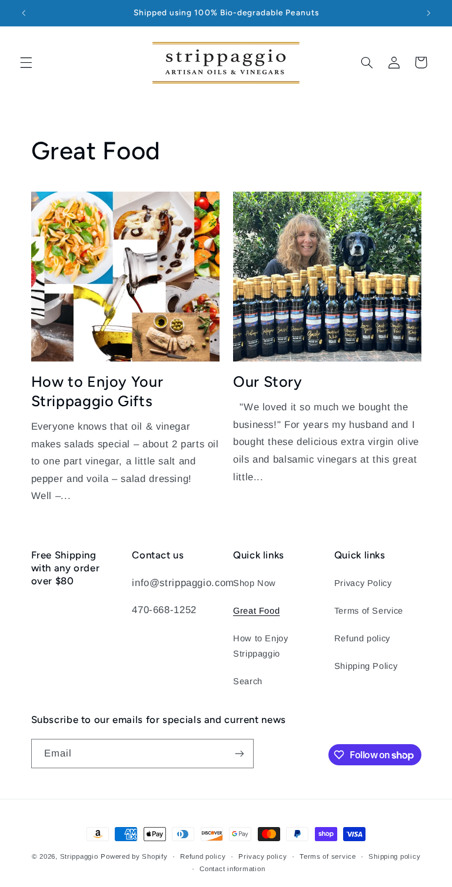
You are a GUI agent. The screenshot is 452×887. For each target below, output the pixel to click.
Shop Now (254, 583)
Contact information (232, 868)
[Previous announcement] (23, 13)
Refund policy (362, 638)
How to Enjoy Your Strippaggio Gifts (97, 391)
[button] (25, 62)
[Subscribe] (238, 753)
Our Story (268, 381)
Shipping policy (394, 856)
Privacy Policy (363, 583)
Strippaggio (79, 856)
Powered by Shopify (134, 856)
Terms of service (328, 856)
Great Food (256, 610)
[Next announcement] (428, 13)
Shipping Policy (365, 666)
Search (247, 681)
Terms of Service (368, 610)
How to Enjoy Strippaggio (260, 646)
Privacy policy (262, 856)
